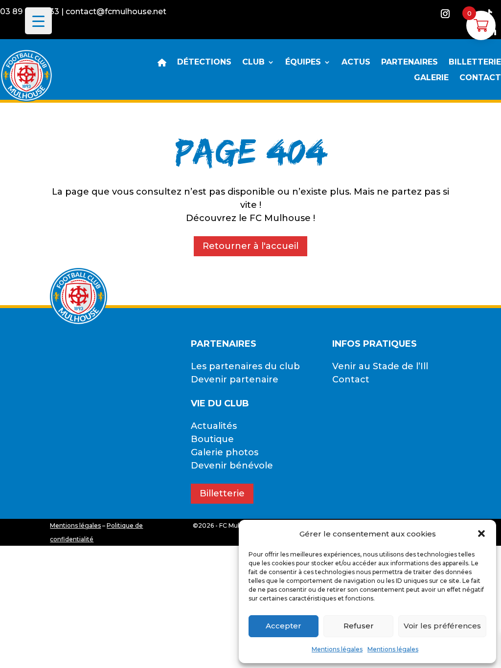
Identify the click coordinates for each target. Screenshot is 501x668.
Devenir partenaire (234, 379)
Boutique (212, 439)
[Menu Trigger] (38, 20)
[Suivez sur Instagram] (445, 13)
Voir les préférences (442, 625)
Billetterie (222, 493)
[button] (481, 533)
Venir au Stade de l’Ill (380, 366)
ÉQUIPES (303, 63)
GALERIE (431, 78)
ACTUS (356, 63)
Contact (350, 379)
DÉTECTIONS (204, 63)
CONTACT (480, 78)
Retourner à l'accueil (250, 246)
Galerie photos (224, 452)
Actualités (214, 426)
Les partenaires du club (245, 366)
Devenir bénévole (232, 465)
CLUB (253, 63)
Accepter (283, 625)
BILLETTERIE (475, 63)
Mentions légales (337, 649)
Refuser (358, 625)
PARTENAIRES (409, 63)
